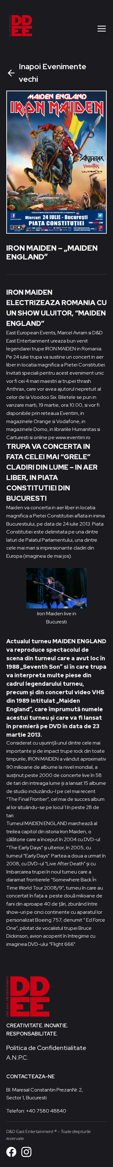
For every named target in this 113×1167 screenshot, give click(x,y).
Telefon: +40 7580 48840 (36, 1111)
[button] (102, 28)
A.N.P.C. (17, 1057)
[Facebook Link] (11, 1152)
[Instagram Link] (26, 1152)
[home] (42, 28)
